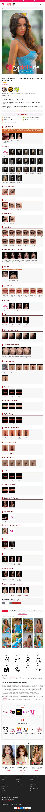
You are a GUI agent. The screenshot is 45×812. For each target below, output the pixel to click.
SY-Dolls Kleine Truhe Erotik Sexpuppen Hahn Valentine (8, 768)
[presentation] (21, 720)
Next (42, 42)
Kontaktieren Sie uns (34, 781)
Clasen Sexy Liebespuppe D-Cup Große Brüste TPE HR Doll (37, 768)
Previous (3, 42)
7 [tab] (26, 74)
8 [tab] (28, 74)
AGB (31, 786)
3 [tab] (20, 74)
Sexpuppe (3, 779)
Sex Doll (3, 788)
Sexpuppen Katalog (19, 784)
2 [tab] (18, 74)
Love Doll (3, 792)
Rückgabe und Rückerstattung (35, 788)
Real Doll (5, 698)
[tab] (5, 611)
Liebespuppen (4, 781)
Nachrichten (18, 779)
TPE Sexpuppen (4, 784)
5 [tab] (23, 74)
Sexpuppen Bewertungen (20, 782)
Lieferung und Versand (34, 784)
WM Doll (23, 685)
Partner (31, 790)
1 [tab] (16, 74)
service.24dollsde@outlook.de (8, 800)
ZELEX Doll (6, 8)
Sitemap (17, 781)
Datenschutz (32, 782)
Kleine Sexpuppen (5, 786)
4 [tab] (21, 74)
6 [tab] (25, 74)
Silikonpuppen (4, 782)
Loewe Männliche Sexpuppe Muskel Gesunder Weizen (22, 768)
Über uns (32, 779)
